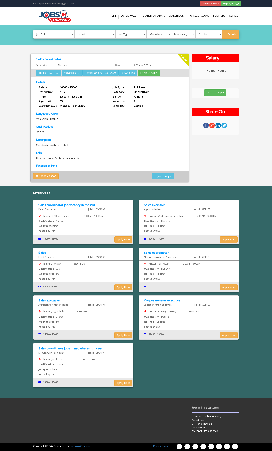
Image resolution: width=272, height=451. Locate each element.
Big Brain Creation (80, 446)
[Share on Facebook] (206, 125)
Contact (234, 15)
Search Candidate (154, 15)
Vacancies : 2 (71, 72)
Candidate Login (210, 3)
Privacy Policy (160, 446)
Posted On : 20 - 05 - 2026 (100, 72)
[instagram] (195, 446)
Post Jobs (219, 15)
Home (113, 15)
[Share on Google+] (212, 125)
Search (231, 34)
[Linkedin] (219, 446)
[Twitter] (203, 446)
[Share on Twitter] (224, 125)
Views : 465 (128, 72)
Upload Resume (199, 15)
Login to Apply (148, 72)
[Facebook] (187, 446)
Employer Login (231, 3)
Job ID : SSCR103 (48, 72)
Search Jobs (178, 15)
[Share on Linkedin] (218, 125)
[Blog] (179, 446)
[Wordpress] (211, 446)
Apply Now (123, 239)
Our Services (130, 15)
